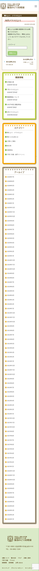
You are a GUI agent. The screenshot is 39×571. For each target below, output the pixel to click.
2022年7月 (10, 387)
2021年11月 (10, 422)
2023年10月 (11, 321)
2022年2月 (10, 409)
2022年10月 (11, 374)
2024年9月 (10, 273)
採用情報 (11, 562)
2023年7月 (10, 335)
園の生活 (13, 558)
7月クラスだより (12, 89)
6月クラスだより (12, 112)
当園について (5, 558)
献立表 (9, 145)
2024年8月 (10, 278)
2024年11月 (11, 264)
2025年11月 (11, 212)
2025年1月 (10, 256)
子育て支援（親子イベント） (16, 154)
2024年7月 (10, 282)
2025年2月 (10, 251)
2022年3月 (10, 405)
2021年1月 (10, 466)
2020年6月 (10, 497)
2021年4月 (10, 453)
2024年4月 (10, 295)
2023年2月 (10, 357)
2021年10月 (11, 427)
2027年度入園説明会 (14, 104)
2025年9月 (10, 221)
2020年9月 (10, 484)
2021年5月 (10, 449)
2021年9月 (10, 431)
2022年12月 (11, 365)
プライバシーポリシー (17, 568)
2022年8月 (10, 383)
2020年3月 (10, 510)
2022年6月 (10, 392)
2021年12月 (11, 418)
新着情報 (4, 562)
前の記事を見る (11, 62)
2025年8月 (10, 225)
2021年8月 (10, 436)
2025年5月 (10, 238)
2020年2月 (10, 515)
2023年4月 (10, 348)
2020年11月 (11, 475)
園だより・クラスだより (14, 132)
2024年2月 (10, 304)
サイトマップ (5, 568)
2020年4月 (10, 506)
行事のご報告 (11, 141)
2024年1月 (10, 308)
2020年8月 (10, 488)
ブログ (20, 558)
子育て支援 (5, 560)
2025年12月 (11, 207)
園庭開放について (13, 97)
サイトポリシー (29, 568)
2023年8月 (10, 330)
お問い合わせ (19, 562)
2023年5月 (10, 343)
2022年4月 (10, 400)
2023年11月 (11, 317)
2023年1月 (10, 361)
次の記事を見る (28, 59)
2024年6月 (10, 286)
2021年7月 (10, 440)
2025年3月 (10, 247)
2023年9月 (10, 326)
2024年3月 (10, 300)
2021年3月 (10, 458)
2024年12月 (11, 260)
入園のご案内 (27, 558)
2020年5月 (10, 501)
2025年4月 (10, 243)
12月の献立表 (9, 64)
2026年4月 (10, 190)
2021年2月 (10, 462)
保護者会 (10, 150)
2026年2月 (10, 199)
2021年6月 (10, 444)
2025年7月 (10, 229)
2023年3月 (10, 352)
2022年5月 (10, 396)
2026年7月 (10, 177)
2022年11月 (11, 370)
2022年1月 (10, 414)
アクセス (12, 560)
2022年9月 (10, 378)
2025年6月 (10, 234)
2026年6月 (10, 181)
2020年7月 (10, 493)
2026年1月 (10, 203)
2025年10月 (11, 216)
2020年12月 (11, 471)
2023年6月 (10, 339)
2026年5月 (10, 185)
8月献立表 (10, 82)
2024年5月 (10, 291)
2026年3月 (10, 194)
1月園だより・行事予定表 (28, 63)
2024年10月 (11, 269)
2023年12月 (11, 313)
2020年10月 (11, 479)
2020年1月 (10, 519)
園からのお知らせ (12, 137)
